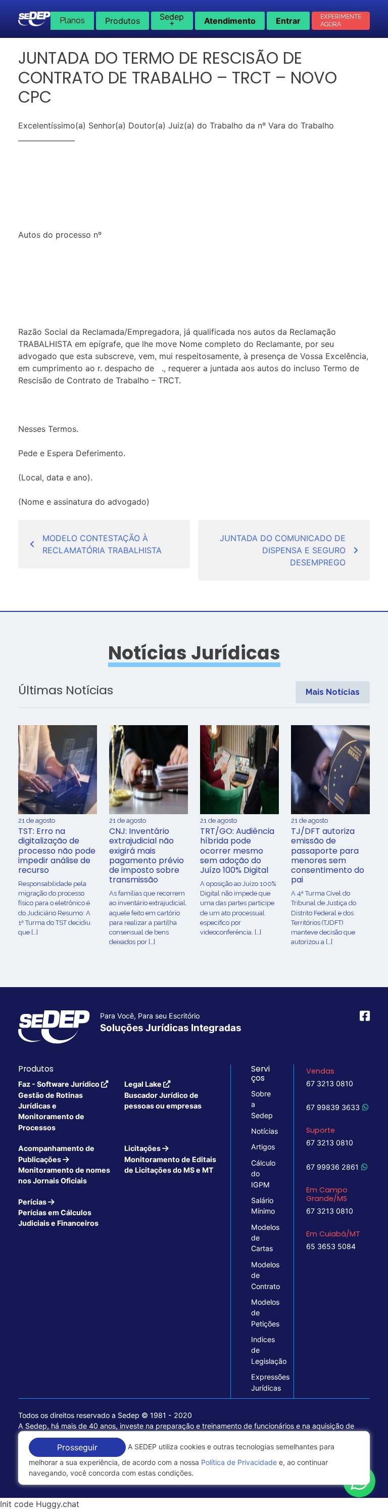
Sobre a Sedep (262, 1104)
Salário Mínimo (262, 1205)
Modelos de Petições (262, 1313)
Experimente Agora (340, 20)
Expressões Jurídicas (262, 1382)
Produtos (122, 21)
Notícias (262, 1131)
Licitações (170, 1159)
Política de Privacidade (239, 1462)
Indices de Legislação (262, 1350)
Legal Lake (163, 1095)
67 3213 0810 (329, 1083)
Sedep (172, 20)
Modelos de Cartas (262, 1238)
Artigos (262, 1146)
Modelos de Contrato (262, 1275)
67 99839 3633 (333, 1107)
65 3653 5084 (331, 1246)
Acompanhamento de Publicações (64, 1164)
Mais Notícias (333, 692)
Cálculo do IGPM (262, 1174)
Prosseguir (77, 1447)
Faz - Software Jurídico (59, 1106)
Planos (72, 20)
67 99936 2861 (332, 1167)
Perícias (58, 1212)
